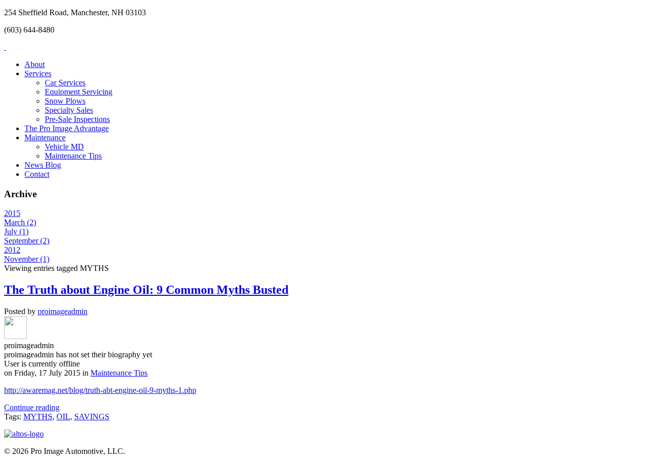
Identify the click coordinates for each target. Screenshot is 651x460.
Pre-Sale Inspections (77, 119)
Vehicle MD (64, 146)
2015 (12, 213)
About (34, 64)
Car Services (65, 82)
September (26, 240)
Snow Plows (65, 101)
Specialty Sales (69, 110)
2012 (12, 250)
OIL (63, 416)
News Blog (42, 165)
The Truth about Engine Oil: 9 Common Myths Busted (146, 289)
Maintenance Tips (73, 155)
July (16, 231)
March (20, 222)
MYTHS (37, 416)
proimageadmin (62, 311)
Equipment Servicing (78, 91)
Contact (36, 174)
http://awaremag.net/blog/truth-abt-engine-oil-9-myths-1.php (100, 390)
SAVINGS (91, 416)
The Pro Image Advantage (66, 128)
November (26, 259)
